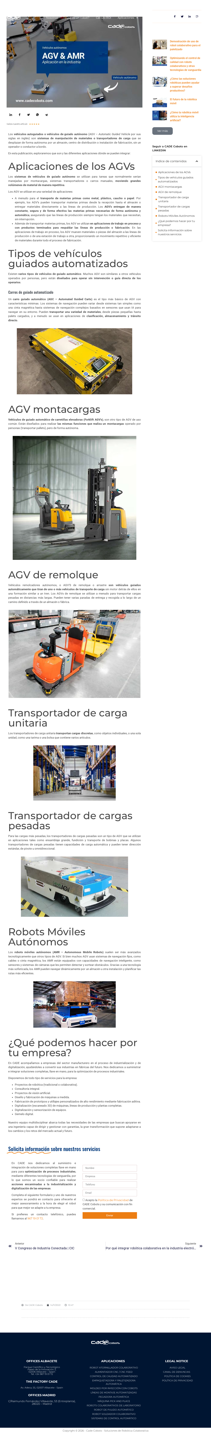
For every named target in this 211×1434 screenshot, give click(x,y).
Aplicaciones (126, 17)
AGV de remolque (170, 192)
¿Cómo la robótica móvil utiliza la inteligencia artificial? (184, 116)
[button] (197, 161)
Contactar (180, 17)
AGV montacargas (170, 186)
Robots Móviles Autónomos (176, 215)
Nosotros (52, 17)
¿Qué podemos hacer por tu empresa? (176, 223)
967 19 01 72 (35, 1218)
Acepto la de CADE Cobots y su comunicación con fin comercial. (108, 1204)
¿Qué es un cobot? (77, 17)
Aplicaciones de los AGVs (174, 172)
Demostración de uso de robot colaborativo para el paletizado (185, 45)
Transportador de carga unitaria (173, 199)
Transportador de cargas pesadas (174, 208)
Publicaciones (154, 17)
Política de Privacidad (113, 1200)
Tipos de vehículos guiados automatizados (175, 179)
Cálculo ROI (103, 17)
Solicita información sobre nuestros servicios (175, 232)
